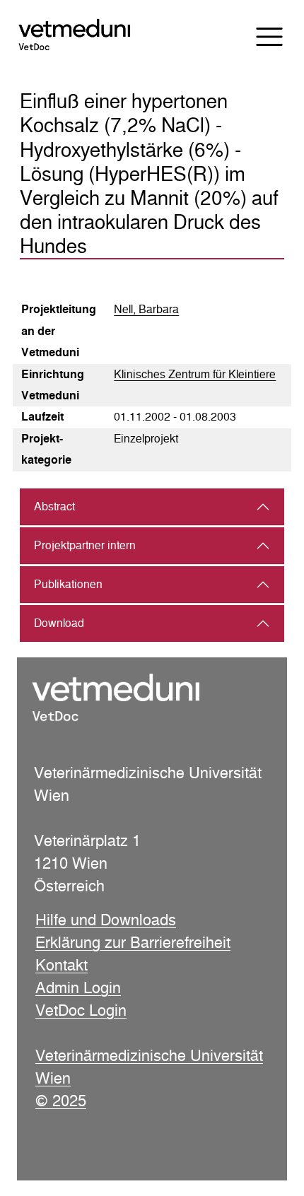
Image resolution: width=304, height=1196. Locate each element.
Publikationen (68, 584)
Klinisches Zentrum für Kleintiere (195, 374)
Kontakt (61, 964)
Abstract (54, 506)
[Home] (87, 36)
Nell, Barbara (146, 309)
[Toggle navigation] (260, 37)
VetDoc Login (81, 1010)
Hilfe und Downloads (105, 919)
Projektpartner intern (85, 545)
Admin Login (78, 987)
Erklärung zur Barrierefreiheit (132, 942)
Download (59, 623)
